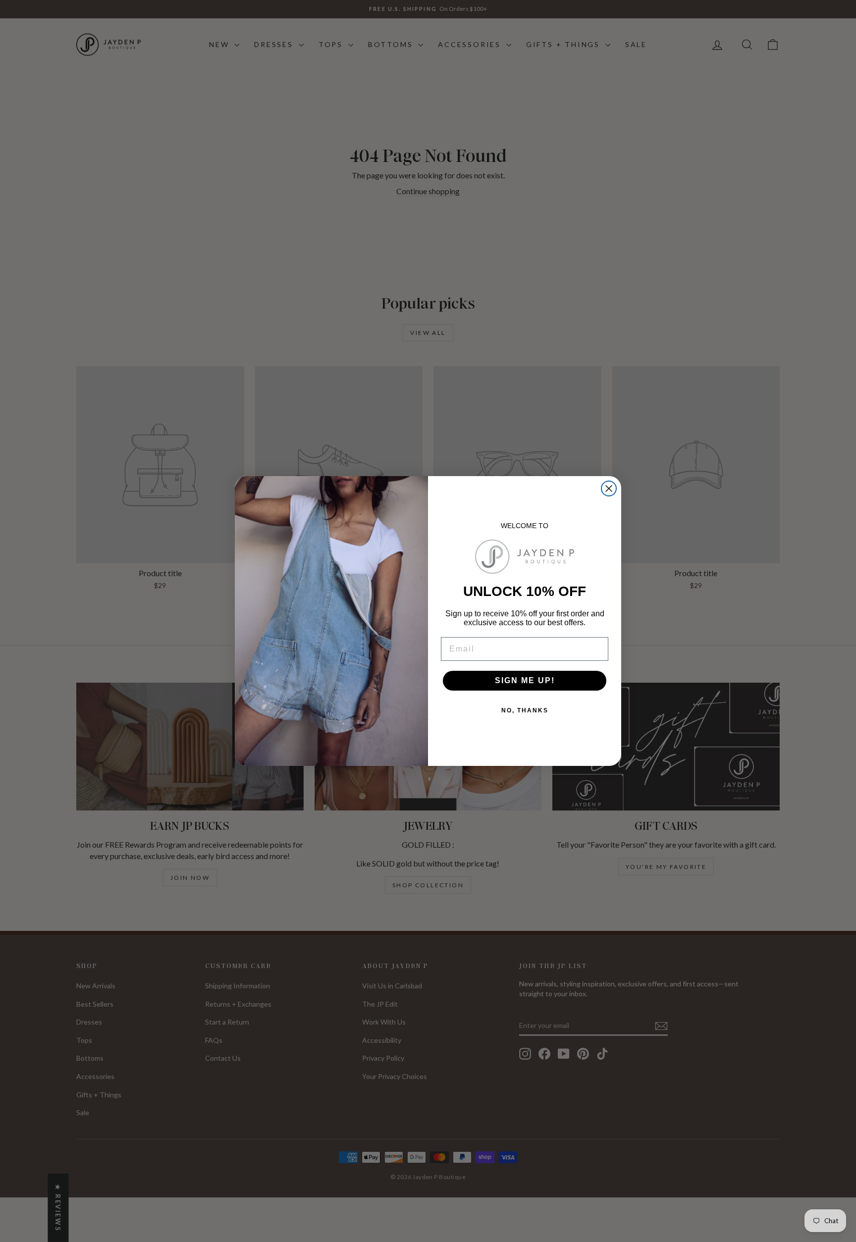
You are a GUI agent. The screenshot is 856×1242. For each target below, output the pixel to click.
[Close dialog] (608, 488)
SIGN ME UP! (525, 680)
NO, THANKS (524, 710)
